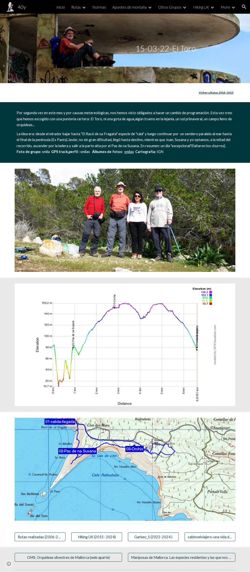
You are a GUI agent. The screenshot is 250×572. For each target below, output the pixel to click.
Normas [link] (99, 7)
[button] (244, 7)
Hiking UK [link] (201, 7)
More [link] (225, 7)
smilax (129, 152)
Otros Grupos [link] (169, 7)
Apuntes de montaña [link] (129, 7)
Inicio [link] (60, 7)
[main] (125, 48)
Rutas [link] (76, 7)
